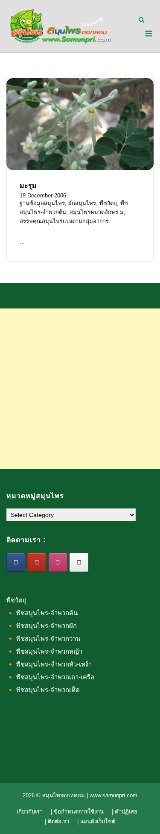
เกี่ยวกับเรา (30, 811)
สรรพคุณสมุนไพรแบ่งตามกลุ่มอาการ (64, 221)
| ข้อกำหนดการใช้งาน (77, 811)
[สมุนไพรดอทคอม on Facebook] (15, 562)
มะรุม (28, 185)
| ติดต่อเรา (57, 821)
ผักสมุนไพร (82, 203)
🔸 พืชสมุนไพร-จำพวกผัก (41, 625)
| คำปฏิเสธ (124, 811)
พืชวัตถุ (108, 203)
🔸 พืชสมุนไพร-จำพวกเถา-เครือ (50, 677)
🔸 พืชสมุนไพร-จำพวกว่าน (43, 638)
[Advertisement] (80, 388)
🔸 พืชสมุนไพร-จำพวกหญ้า (44, 651)
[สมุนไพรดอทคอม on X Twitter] (79, 562)
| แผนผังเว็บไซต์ (96, 821)
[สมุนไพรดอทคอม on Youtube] (36, 562)
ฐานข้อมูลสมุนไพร (42, 203)
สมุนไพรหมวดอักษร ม (97, 212)
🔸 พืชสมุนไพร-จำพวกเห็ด (43, 689)
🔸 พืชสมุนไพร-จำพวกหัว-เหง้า (49, 664)
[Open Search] (141, 20)
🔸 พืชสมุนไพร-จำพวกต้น (42, 613)
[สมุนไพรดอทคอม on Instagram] (58, 562)
